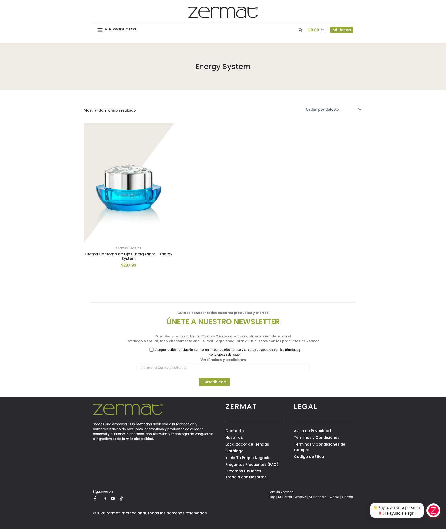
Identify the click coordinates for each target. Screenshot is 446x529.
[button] (100, 30)
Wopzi (334, 497)
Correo (347, 497)
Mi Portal (285, 497)
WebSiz (300, 497)
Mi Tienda (342, 30)
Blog (272, 497)
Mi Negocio (318, 497)
